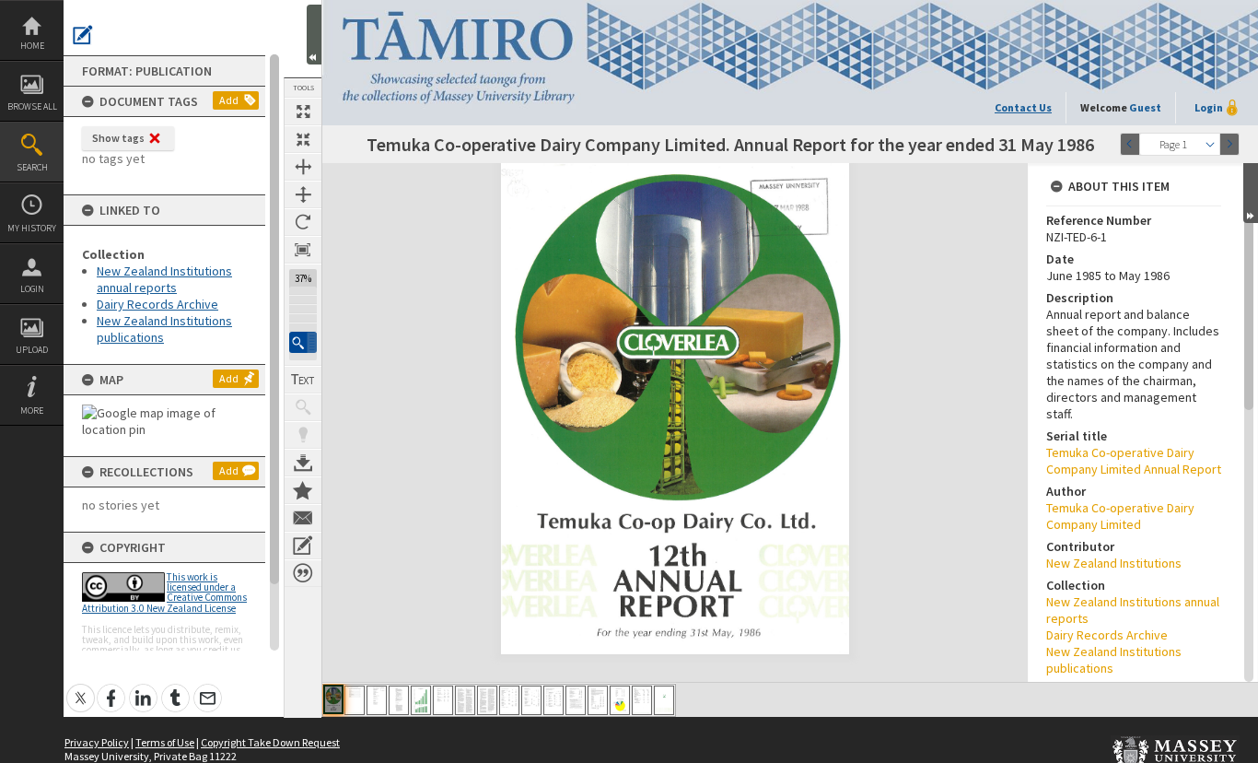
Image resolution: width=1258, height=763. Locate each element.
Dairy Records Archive (157, 304)
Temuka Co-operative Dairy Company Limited (1120, 516)
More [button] (31, 411)
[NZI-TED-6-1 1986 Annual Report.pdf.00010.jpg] (531, 700)
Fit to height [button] (303, 194)
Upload (32, 350)
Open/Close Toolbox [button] (314, 35)
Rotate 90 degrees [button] (303, 222)
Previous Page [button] (1130, 144)
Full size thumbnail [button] (303, 111)
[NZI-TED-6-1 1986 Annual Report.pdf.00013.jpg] (598, 700)
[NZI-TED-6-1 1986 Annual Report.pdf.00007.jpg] (465, 700)
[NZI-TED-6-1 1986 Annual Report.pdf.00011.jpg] (553, 700)
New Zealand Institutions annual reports (164, 279)
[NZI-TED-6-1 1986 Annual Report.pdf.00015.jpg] (642, 700)
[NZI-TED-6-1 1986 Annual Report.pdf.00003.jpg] (377, 700)
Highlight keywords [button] (303, 435)
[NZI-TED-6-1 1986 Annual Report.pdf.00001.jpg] (333, 699)
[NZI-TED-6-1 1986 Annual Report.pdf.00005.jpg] (421, 700)
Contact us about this (303, 518)
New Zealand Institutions (1114, 563)
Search (32, 167)
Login (32, 289)
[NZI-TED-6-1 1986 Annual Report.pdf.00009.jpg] (509, 700)
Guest (1145, 107)
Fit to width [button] (303, 167)
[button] (303, 342)
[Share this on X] (80, 688)
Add (229, 100)
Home (32, 46)
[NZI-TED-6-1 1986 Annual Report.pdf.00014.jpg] (620, 700)
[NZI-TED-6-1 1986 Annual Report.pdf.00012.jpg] (575, 700)
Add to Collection (303, 490)
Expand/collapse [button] (1250, 193)
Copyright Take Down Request (270, 742)
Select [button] (1210, 144)
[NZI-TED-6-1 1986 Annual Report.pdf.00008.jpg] (487, 700)
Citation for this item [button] (303, 573)
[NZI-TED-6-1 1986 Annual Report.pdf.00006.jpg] (443, 700)
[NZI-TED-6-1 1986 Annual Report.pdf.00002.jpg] (354, 700)
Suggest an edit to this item (83, 35)
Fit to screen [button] (303, 139)
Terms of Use (164, 742)
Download (303, 462)
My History (31, 228)
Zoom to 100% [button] (303, 250)
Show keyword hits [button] (303, 407)
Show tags (118, 138)
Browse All (32, 106)
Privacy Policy (96, 742)
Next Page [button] (1229, 144)
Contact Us (1023, 107)
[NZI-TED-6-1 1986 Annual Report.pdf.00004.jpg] (399, 700)
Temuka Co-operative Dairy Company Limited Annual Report (1133, 460)
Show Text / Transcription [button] (303, 379)
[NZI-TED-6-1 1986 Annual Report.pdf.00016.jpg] (664, 700)
